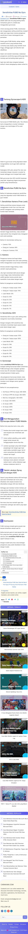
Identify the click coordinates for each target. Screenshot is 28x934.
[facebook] (6, 600)
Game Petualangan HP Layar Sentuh (14, 628)
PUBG (5, 580)
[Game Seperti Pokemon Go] (14, 667)
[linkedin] (11, 912)
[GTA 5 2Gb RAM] (14, 756)
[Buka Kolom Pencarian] (19, 2)
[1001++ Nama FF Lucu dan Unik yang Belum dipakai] (14, 800)
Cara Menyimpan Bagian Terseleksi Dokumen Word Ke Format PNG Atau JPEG (14, 832)
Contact (16, 924)
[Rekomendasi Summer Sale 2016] (14, 646)
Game (17, 6)
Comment (24, 16)
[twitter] (9, 600)
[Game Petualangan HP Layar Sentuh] (14, 625)
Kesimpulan (5, 572)
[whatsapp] (17, 600)
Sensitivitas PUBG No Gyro (9, 556)
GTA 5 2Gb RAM (14, 759)
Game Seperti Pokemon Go (14, 670)
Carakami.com (4, 18)
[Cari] (25, 917)
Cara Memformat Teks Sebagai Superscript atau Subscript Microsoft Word (14, 874)
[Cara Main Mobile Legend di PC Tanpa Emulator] (14, 777)
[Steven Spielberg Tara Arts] (14, 688)
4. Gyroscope (8, 563)
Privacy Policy (14, 927)
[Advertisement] (14, 81)
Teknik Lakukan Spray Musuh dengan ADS (12, 569)
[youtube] (8, 912)
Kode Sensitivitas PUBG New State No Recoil (15, 582)
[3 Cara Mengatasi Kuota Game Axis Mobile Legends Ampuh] (14, 709)
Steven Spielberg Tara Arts (14, 692)
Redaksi (11, 924)
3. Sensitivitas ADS (9, 561)
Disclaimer (23, 924)
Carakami (11, 6)
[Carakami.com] (6, 2)
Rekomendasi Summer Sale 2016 (14, 649)
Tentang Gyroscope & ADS (9, 554)
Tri (3, 16)
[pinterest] (11, 600)
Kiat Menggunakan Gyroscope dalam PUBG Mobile (12, 565)
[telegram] (14, 600)
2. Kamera (7, 559)
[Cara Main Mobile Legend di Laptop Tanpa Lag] (14, 733)
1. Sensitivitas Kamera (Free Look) (13, 557)
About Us (4, 924)
